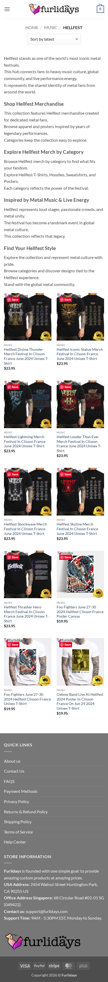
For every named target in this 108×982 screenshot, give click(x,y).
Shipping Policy (17, 821)
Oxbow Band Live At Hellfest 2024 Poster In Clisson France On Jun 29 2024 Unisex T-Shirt (80, 701)
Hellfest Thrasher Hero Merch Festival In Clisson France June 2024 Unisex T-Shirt (26, 614)
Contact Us (14, 770)
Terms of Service (18, 831)
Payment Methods (20, 791)
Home (31, 27)
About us (12, 760)
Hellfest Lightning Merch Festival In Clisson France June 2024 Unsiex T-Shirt (24, 441)
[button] (7, 9)
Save (15, 299)
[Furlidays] (54, 9)
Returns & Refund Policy (26, 811)
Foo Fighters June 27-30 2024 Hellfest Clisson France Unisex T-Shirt (27, 699)
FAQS (9, 781)
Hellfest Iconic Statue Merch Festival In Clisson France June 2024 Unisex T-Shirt (80, 354)
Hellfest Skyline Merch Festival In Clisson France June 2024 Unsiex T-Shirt (77, 528)
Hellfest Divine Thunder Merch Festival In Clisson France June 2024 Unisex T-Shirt (26, 356)
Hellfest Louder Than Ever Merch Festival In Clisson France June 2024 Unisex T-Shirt (79, 444)
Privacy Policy (16, 801)
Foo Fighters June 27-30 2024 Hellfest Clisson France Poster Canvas (80, 611)
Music (50, 27)
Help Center (15, 841)
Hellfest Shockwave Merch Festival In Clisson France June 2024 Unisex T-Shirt (25, 528)
